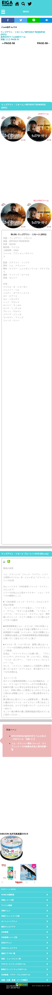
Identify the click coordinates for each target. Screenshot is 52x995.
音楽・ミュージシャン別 (11, 959)
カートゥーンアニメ (9, 921)
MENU (26, 12)
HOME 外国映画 (7, 895)
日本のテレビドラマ (9, 948)
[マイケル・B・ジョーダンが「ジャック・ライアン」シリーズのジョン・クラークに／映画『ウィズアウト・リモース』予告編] (8, 562)
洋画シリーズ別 (7, 900)
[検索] (23, 5)
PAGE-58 (42, 43)
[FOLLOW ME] (30, 5)
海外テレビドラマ (8, 927)
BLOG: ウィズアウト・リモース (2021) (28, 234)
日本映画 (4, 932)
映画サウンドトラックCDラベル (14, 969)
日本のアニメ (6, 943)
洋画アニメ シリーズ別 (10, 916)
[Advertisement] (26, 73)
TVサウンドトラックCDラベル (13, 964)
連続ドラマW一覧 (8, 953)
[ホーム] (17, 5)
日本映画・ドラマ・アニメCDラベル (15, 975)
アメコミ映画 (6, 905)
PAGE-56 (9, 43)
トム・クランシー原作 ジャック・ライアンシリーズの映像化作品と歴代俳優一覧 (29, 746)
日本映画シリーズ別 (9, 937)
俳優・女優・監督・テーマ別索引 (14, 980)
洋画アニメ (5, 911)
